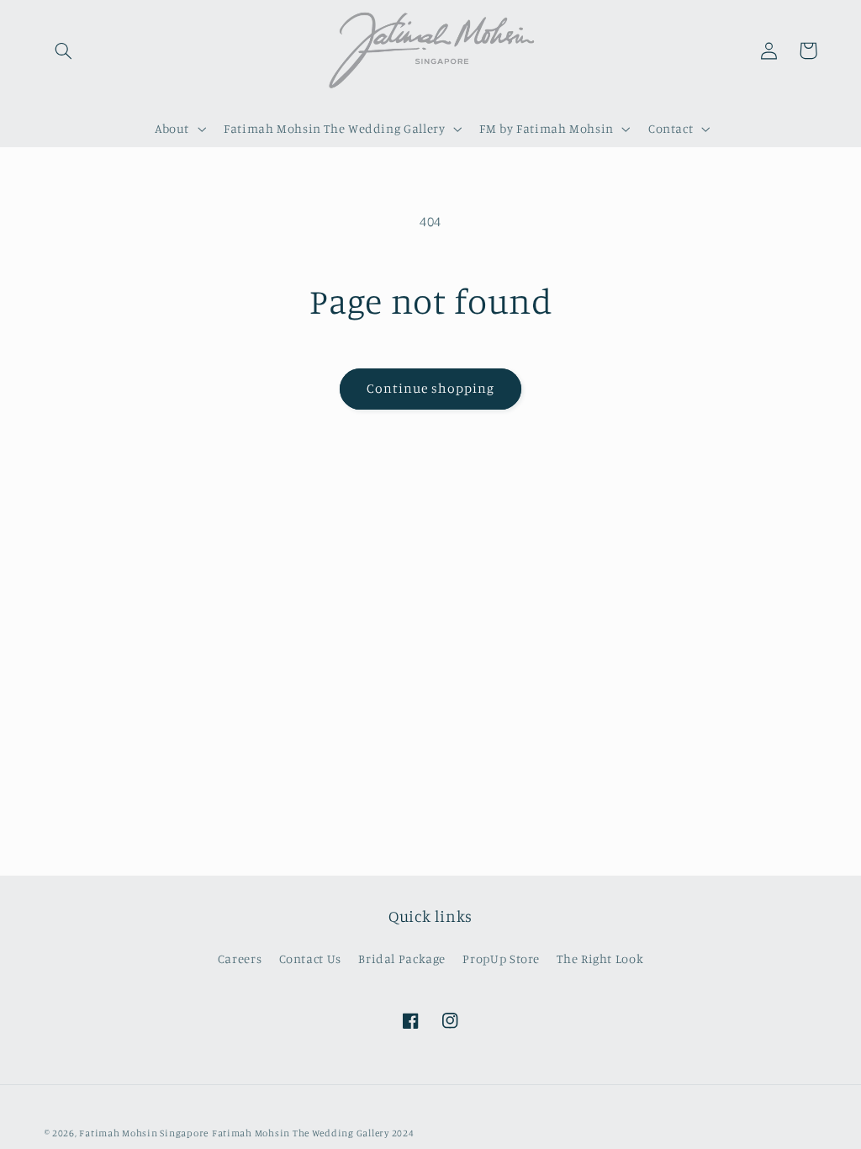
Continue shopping (431, 388)
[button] (64, 50)
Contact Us (310, 958)
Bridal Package (402, 958)
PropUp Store (501, 958)
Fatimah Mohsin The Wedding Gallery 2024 (313, 1133)
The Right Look (600, 958)
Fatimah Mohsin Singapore (144, 1133)
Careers (239, 958)
